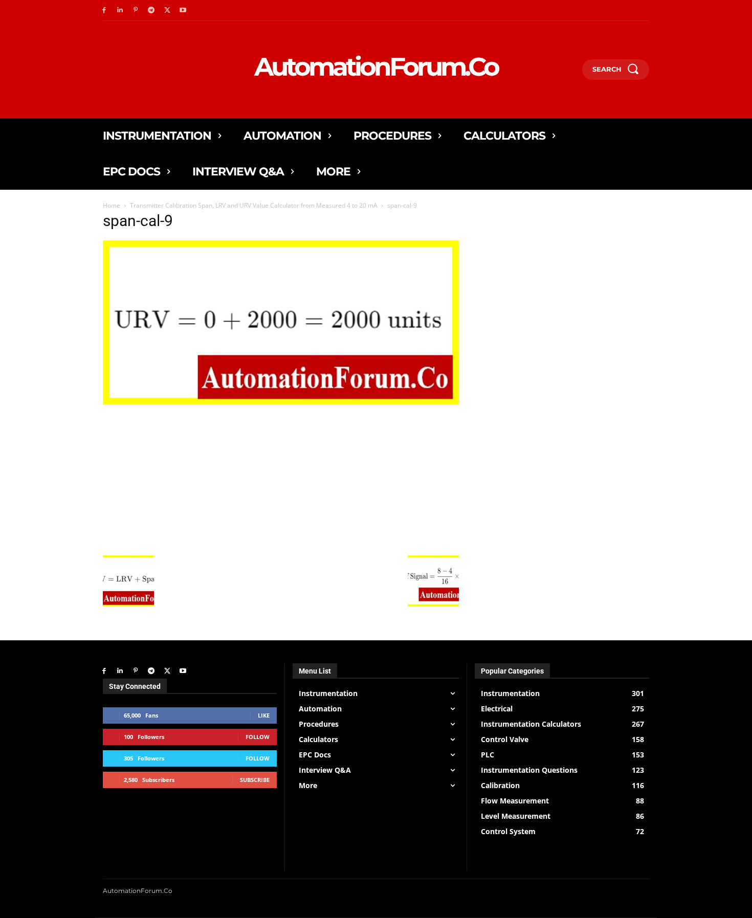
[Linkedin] (120, 10)
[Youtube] (183, 10)
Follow (258, 737)
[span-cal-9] (281, 401)
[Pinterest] (135, 10)
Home (111, 205)
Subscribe (255, 779)
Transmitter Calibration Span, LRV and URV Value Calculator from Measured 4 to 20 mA (254, 205)
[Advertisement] (281, 478)
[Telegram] (151, 10)
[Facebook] (104, 10)
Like (264, 715)
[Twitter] (167, 10)
